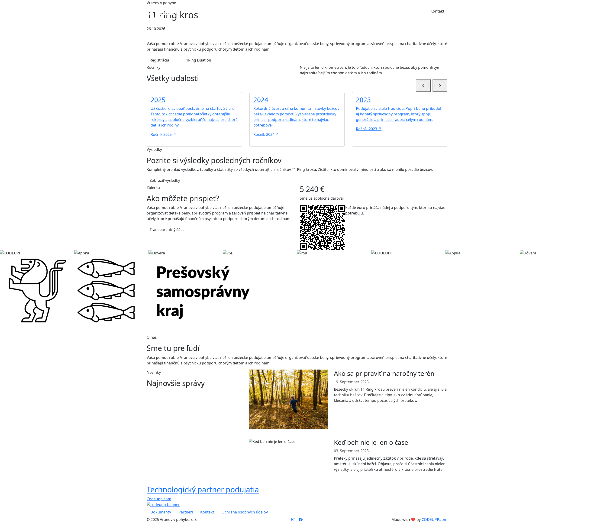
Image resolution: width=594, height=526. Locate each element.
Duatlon (333, 11)
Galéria (374, 11)
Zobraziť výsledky (165, 180)
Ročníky (312, 11)
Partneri (395, 11)
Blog (414, 11)
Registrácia (160, 60)
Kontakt (437, 11)
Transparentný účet (167, 229)
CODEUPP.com (434, 519)
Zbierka (354, 11)
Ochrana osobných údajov (245, 512)
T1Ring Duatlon (197, 60)
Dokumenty (160, 512)
